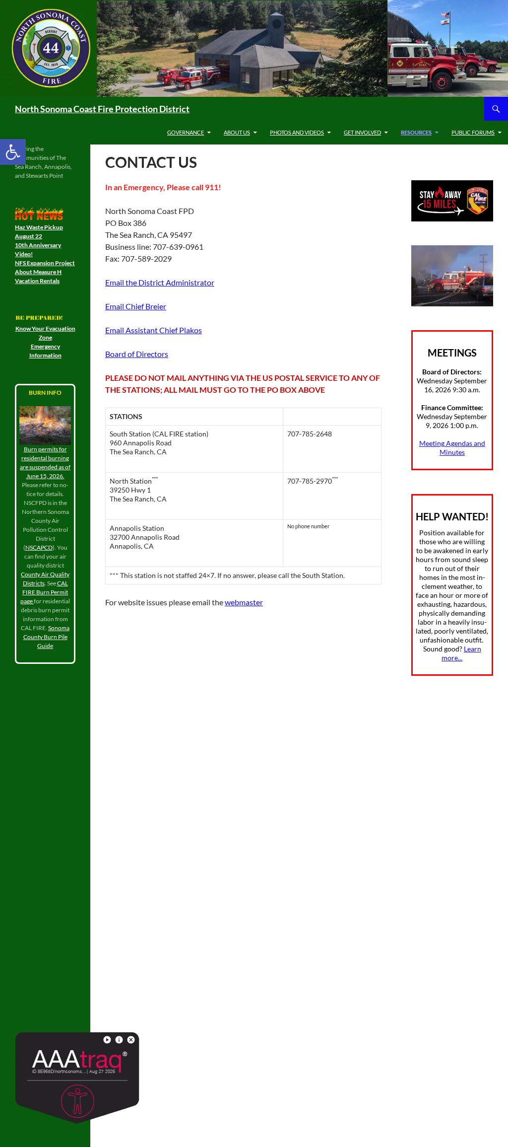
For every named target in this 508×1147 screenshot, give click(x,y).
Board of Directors (136, 353)
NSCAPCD (39, 547)
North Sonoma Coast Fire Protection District (102, 108)
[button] (13, 152)
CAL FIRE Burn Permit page (44, 592)
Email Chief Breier (135, 306)
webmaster (244, 602)
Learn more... (461, 653)
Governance (185, 132)
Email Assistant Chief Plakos (153, 330)
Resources (416, 132)
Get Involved (362, 132)
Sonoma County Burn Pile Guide (46, 636)
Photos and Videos (297, 132)
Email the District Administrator (159, 282)
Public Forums (473, 132)
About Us (237, 132)
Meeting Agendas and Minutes (452, 447)
